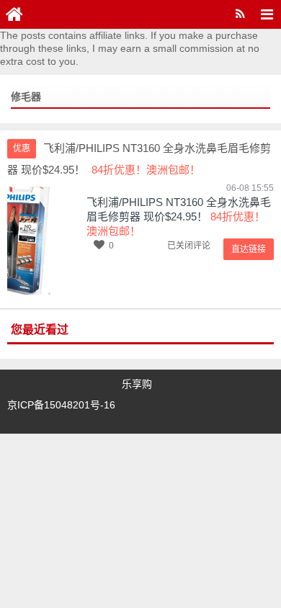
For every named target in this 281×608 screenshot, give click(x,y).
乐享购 (137, 384)
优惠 (21, 148)
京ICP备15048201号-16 (61, 405)
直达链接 (248, 249)
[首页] (14, 14)
